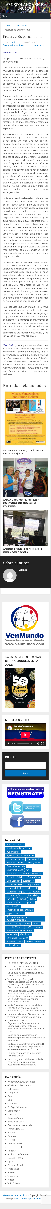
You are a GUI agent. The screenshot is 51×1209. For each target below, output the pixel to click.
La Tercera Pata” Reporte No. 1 (22, 963)
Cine (9, 1096)
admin (13, 42)
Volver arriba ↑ (39, 1198)
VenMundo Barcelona (17, 938)
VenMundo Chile (15, 941)
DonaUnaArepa (15, 1118)
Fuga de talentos (15, 888)
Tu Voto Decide (34, 927)
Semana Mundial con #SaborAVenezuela (17, 918)
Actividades (13, 1089)
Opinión (20, 45)
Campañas (12, 1092)
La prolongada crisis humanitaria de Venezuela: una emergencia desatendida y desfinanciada (25, 1062)
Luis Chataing (32, 895)
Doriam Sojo (33, 877)
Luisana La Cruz (15, 895)
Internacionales (15, 1143)
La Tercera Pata (15, 1147)
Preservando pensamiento (20, 910)
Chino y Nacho (34, 862)
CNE (28, 870)
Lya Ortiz (11, 899)
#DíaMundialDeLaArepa (19, 848)
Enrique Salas (32, 884)
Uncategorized (14, 1176)
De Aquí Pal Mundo (17, 1107)
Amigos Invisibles (15, 859)
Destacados (9, 45)
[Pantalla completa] (42, 743)
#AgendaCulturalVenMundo (21, 1082)
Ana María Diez (34, 859)
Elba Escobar (13, 881)
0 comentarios (37, 45)
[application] (25, 734)
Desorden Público (15, 877)
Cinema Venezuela (16, 866)
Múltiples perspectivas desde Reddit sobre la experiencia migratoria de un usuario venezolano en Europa (25, 1047)
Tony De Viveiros (15, 927)
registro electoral (15, 913)
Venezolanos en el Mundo (25, 6)
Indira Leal (32, 888)
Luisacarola (34, 891)
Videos (10, 1179)
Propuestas (13, 1169)
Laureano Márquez (16, 891)
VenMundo (25, 934)
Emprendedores (15, 884)
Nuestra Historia (15, 1158)
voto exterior (13, 945)
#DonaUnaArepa (15, 844)
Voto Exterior (13, 1183)
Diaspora (11, 1114)
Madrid (22, 899)
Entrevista (12, 1132)
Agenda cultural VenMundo (20, 855)
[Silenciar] (38, 743)
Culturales (12, 1103)
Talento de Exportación (18, 923)
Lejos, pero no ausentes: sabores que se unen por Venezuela (25, 974)
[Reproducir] (8, 743)
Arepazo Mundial (15, 862)
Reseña (11, 1172)
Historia (11, 1140)
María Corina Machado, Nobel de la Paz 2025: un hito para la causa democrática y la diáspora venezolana (26, 1008)
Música (32, 899)
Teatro (36, 923)
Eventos (11, 1136)
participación (13, 906)
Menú (4, 16)
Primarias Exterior (16, 1165)
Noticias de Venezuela (18, 1154)
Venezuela (12, 934)
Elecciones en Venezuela (19, 1125)
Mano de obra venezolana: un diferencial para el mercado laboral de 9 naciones (26, 1038)
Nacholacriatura (14, 902)
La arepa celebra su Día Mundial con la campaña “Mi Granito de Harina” (25, 1015)
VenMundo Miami (34, 941)
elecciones (28, 881)
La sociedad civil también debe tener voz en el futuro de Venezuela (25, 968)
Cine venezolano (15, 870)
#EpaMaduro (13, 852)
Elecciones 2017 (15, 1121)
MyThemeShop (23, 1198)
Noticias (11, 1150)
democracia (12, 873)
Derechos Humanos (32, 873)
